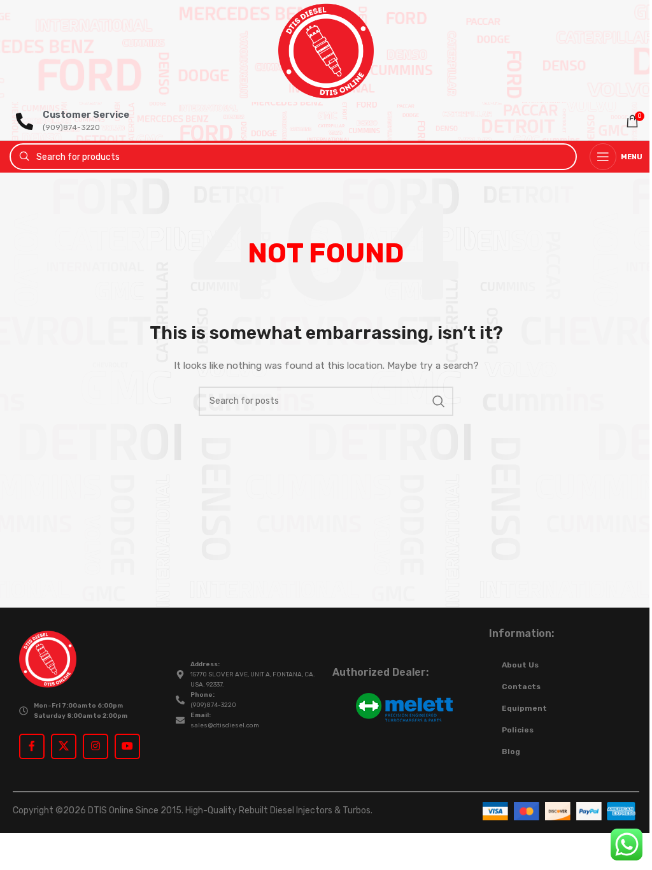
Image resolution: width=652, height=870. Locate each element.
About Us (520, 664)
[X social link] (63, 746)
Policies (518, 729)
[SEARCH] (438, 401)
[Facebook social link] (32, 746)
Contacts (521, 686)
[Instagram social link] (95, 746)
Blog (511, 751)
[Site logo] (326, 50)
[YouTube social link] (127, 746)
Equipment (524, 708)
